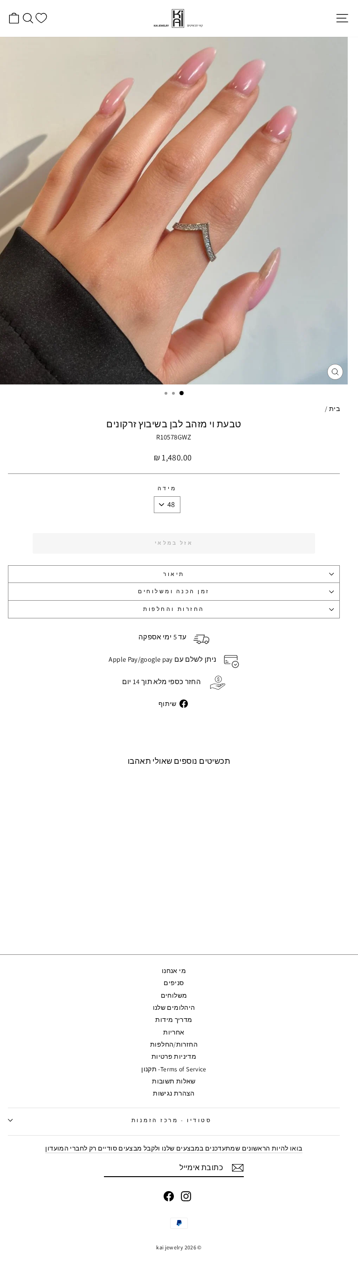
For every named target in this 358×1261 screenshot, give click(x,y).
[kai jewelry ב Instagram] (186, 1196)
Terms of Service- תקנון (173, 1069)
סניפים (174, 983)
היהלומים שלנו (174, 1007)
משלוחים (174, 995)
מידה (167, 489)
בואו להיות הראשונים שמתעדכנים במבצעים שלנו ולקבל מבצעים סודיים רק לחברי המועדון (173, 1148)
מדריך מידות (173, 1019)
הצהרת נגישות (173, 1093)
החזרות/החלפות (174, 1044)
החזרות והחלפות (173, 608)
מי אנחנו (174, 970)
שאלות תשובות (173, 1081)
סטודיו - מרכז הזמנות (171, 1120)
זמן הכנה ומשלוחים (174, 591)
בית (334, 408)
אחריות (173, 1032)
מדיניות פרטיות (173, 1056)
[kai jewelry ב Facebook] (169, 1196)
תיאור (174, 573)
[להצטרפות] (238, 1167)
